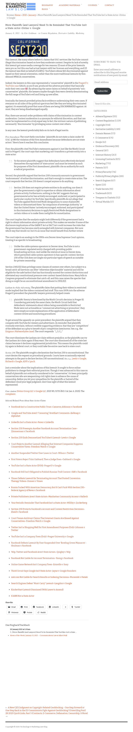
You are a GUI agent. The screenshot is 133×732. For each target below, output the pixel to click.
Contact (109, 5)
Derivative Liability (66, 33)
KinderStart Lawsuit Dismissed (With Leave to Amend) (37, 589)
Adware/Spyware (104, 116)
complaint (10, 394)
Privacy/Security (103, 172)
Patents (99, 167)
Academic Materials (69, 5)
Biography (47, 5)
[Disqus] (47, 672)
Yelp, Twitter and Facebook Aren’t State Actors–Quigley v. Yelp (41, 552)
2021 (24, 15)
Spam (98, 184)
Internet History (103, 155)
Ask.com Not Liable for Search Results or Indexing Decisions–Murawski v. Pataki (49, 577)
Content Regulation (49, 33)
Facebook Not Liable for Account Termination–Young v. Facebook (42, 558)
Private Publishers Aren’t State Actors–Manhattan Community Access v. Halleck (49, 496)
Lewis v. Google (79, 358)
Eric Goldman (30, 33)
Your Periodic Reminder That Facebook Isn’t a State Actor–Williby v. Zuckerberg (49, 503)
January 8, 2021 (12, 33)
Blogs (45, 9)
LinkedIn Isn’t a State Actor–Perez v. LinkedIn (32, 422)
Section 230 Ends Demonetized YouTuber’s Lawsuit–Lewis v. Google (43, 437)
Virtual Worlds (103, 202)
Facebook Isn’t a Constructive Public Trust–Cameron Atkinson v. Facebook (46, 407)
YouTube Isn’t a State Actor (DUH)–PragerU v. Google (36, 465)
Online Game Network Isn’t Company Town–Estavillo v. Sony (39, 564)
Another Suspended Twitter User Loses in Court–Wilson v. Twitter (42, 453)
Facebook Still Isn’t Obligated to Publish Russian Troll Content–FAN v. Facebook (49, 472)
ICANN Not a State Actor (22, 596)
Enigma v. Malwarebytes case (19, 331)
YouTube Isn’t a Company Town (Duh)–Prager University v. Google (42, 536)
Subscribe (102, 91)
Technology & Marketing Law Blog (33, 727)
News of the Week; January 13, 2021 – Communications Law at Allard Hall (38, 635)
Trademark (101, 193)
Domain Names (103, 133)
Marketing (80, 33)
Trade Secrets (102, 189)
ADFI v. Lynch (29, 361)
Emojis (99, 142)
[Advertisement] (113, 40)
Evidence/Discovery (105, 146)
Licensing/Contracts (105, 159)
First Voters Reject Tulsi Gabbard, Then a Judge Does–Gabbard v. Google (45, 459)
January (32, 15)
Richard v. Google (13, 361)
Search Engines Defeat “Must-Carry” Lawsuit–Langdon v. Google (41, 583)
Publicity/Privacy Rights (107, 176)
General (100, 150)
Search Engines (103, 180)
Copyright (100, 125)
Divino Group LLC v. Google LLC (31, 391)
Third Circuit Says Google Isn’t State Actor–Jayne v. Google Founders (43, 571)
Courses (92, 5)
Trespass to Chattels (105, 197)
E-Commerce (102, 138)
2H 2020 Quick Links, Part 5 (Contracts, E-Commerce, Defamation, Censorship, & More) (46, 713)
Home (18, 15)
